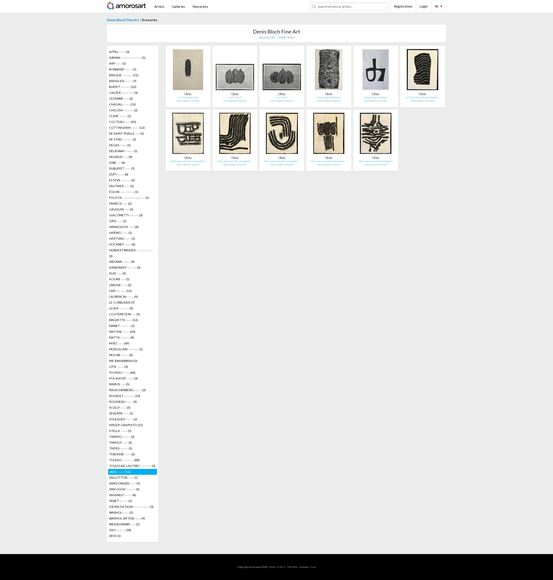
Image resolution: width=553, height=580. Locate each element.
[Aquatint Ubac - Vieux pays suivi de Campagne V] (188, 134)
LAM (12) (120, 291)
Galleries (178, 6)
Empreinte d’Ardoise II (329, 97)
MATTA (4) (121, 337)
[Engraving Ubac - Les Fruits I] (282, 70)
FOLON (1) (123, 192)
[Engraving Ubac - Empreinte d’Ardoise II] (329, 70)
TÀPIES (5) (120, 448)
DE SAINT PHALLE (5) (126, 133)
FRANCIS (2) (120, 203)
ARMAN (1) (127, 57)
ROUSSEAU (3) (123, 401)
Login (424, 6)
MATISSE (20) (122, 331)
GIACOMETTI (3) (126, 215)
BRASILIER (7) (122, 81)
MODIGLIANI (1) (126, 349)
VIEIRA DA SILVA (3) (131, 506)
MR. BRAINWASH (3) (123, 361)
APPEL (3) (119, 52)
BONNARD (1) (122, 69)
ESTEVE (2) (122, 180)
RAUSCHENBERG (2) (127, 390)
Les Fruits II (235, 97)
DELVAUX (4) (120, 157)
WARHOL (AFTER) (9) (127, 518)
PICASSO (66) (122, 372)
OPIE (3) (118, 366)
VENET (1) (120, 501)
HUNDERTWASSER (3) (131, 253)
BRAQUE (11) (123, 75)
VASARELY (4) (122, 495)
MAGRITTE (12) (123, 320)
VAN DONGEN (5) (124, 483)
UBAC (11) (119, 471)
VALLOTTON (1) (123, 477)
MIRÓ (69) (119, 343)
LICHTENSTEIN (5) (124, 314)
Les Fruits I (282, 97)
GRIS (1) (117, 221)
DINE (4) (117, 162)
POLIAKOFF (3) (123, 378)
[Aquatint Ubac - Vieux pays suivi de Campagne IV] (235, 134)
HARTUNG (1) (122, 238)
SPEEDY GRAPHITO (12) (126, 425)
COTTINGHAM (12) (127, 127)
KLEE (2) (117, 273)
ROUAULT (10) (124, 396)
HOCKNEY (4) (122, 244)
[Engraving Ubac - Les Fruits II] (235, 70)
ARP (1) (117, 63)
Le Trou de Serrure (188, 97)
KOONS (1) (119, 279)
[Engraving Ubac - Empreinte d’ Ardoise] (375, 70)
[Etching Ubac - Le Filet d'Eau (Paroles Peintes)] (422, 70)
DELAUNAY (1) (123, 151)
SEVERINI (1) (121, 413)
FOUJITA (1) (129, 197)
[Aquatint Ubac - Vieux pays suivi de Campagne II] (329, 134)
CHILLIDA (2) (123, 110)
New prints (200, 6)
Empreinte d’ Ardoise (375, 97)
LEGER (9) (121, 308)
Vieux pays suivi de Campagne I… (235, 161)
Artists (159, 6)
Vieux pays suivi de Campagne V (188, 161)
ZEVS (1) (115, 536)
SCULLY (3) (119, 407)
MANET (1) (122, 326)
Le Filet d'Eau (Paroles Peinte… (422, 97)
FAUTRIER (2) (121, 186)
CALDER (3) (123, 92)
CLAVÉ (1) (120, 116)
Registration (403, 6)
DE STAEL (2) (122, 139)
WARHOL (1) (121, 512)
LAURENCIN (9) (123, 296)
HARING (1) (120, 232)
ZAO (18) (120, 530)
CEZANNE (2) (121, 98)
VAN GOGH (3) (124, 489)
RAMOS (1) (119, 384)
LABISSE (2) (120, 285)
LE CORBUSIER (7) (121, 302)
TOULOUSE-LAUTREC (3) (132, 466)
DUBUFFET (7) (122, 168)
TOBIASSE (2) (122, 454)
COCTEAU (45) (122, 122)
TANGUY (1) (120, 442)
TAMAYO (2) (121, 436)
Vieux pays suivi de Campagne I (376, 161)
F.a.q (313, 567)
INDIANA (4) (122, 261)
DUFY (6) (118, 174)
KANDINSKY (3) (124, 267)
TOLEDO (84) (124, 460)
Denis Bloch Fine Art (123, 20)
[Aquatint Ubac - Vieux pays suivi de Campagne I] (375, 134)
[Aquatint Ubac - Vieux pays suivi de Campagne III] (282, 134)
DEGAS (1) (120, 145)
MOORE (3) (121, 355)
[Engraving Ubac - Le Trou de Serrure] (188, 70)
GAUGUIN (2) (121, 209)
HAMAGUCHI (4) (123, 227)
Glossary (304, 567)
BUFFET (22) (122, 87)
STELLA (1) (120, 431)
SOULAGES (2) (123, 419)
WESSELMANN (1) (124, 524)
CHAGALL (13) (122, 104)
